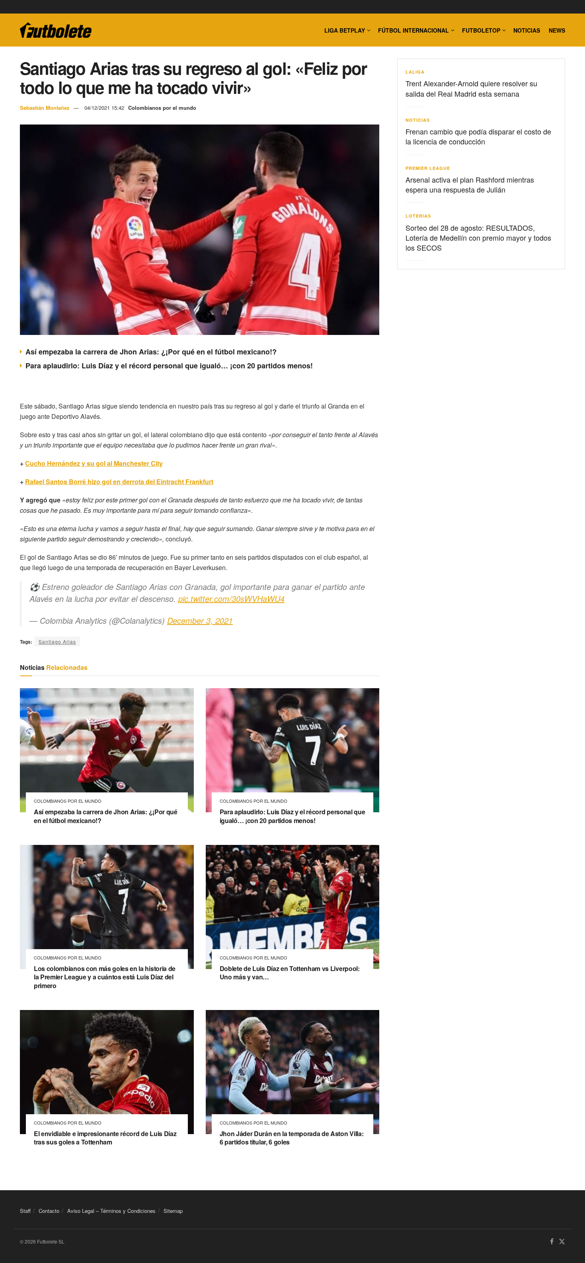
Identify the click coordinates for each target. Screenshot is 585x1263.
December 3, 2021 (200, 620)
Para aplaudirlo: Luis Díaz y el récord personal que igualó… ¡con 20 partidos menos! (169, 365)
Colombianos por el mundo (162, 107)
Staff (25, 1210)
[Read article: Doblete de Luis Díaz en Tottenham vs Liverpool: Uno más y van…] (293, 907)
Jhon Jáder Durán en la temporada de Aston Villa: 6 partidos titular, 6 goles (292, 1138)
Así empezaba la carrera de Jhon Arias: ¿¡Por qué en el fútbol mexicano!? (151, 351)
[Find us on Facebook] (552, 1241)
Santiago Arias (57, 641)
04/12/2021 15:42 (104, 107)
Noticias (526, 30)
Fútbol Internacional (413, 30)
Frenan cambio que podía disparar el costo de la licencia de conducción (478, 136)
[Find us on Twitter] (562, 1241)
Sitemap (173, 1210)
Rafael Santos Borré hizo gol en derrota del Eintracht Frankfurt (119, 481)
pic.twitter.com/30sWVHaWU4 (231, 598)
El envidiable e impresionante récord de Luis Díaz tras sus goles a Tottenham (105, 1138)
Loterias (418, 216)
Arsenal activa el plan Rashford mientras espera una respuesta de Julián (470, 184)
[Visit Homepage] (56, 30)
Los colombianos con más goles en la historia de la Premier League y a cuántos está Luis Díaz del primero (105, 977)
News (557, 30)
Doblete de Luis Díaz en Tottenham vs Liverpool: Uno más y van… (290, 973)
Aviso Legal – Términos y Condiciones (111, 1210)
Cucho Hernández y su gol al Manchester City (94, 463)
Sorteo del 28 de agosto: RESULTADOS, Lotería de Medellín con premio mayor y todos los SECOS (478, 237)
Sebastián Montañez (45, 107)
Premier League (428, 168)
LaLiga (415, 72)
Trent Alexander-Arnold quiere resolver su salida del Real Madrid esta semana (471, 88)
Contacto (49, 1210)
